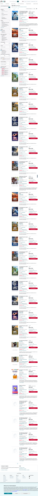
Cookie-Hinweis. (17, 490)
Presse (17, 477)
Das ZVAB (17, 476)
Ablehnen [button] (16, 493)
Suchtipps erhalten (21, 467)
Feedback (37, 176)
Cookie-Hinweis (17, 482)
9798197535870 (23, 122)
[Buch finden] (18, 1)
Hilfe (36, 1)
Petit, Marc (21, 178)
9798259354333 (23, 92)
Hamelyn (23, 391)
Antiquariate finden (28, 3)
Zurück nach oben (19, 473)
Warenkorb (4, 481)
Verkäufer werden (35, 3)
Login (25, 1)
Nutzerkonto (28, 1)
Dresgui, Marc (21, 30)
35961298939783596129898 (23, 344)
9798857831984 (23, 17)
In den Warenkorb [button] (33, 17)
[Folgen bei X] (29, 478)
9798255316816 (23, 271)
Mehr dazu (2, 27)
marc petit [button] (15, 6)
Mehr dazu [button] (2, 75)
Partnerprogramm (11, 477)
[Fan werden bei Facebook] (29, 476)
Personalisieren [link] (25, 493)
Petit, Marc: (21, 341)
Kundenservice (24, 477)
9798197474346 (23, 301)
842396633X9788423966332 (23, 389)
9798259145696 (23, 107)
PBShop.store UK (24, 199)
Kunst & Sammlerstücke (21, 3)
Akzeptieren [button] (8, 493)
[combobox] (13, 1)
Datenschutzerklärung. (14, 491)
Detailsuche (1, 3)
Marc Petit (20, 370)
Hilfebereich (24, 476)
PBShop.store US (24, 35)
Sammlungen (7, 3)
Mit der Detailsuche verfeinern (22, 6)
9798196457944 (23, 166)
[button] (12, 8)
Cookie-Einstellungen (18, 481)
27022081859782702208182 (23, 181)
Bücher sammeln (13, 3)
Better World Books (24, 19)
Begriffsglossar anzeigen (22, 468)
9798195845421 (23, 48)
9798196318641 (23, 33)
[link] (36, 8)
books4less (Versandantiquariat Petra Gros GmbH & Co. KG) (23, 347)
